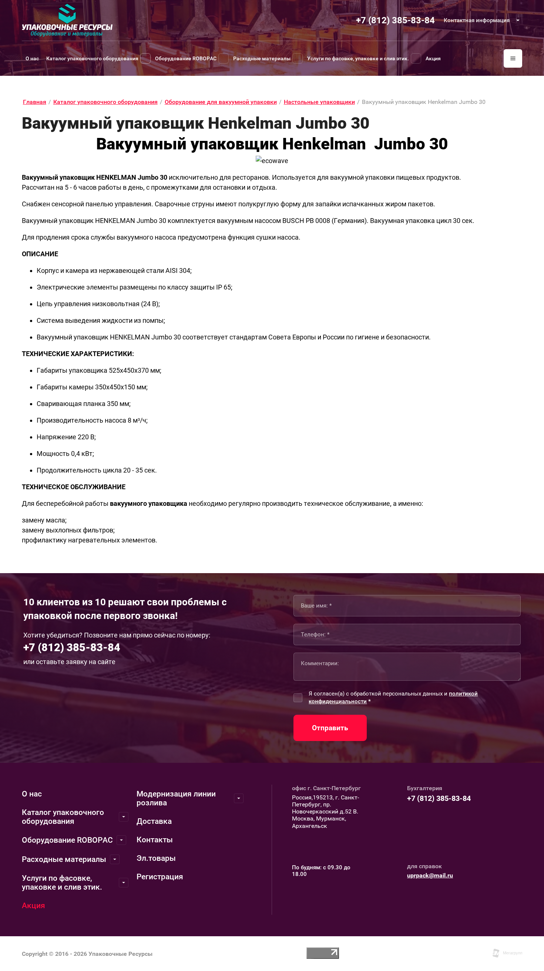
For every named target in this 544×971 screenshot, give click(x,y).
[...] (513, 58)
